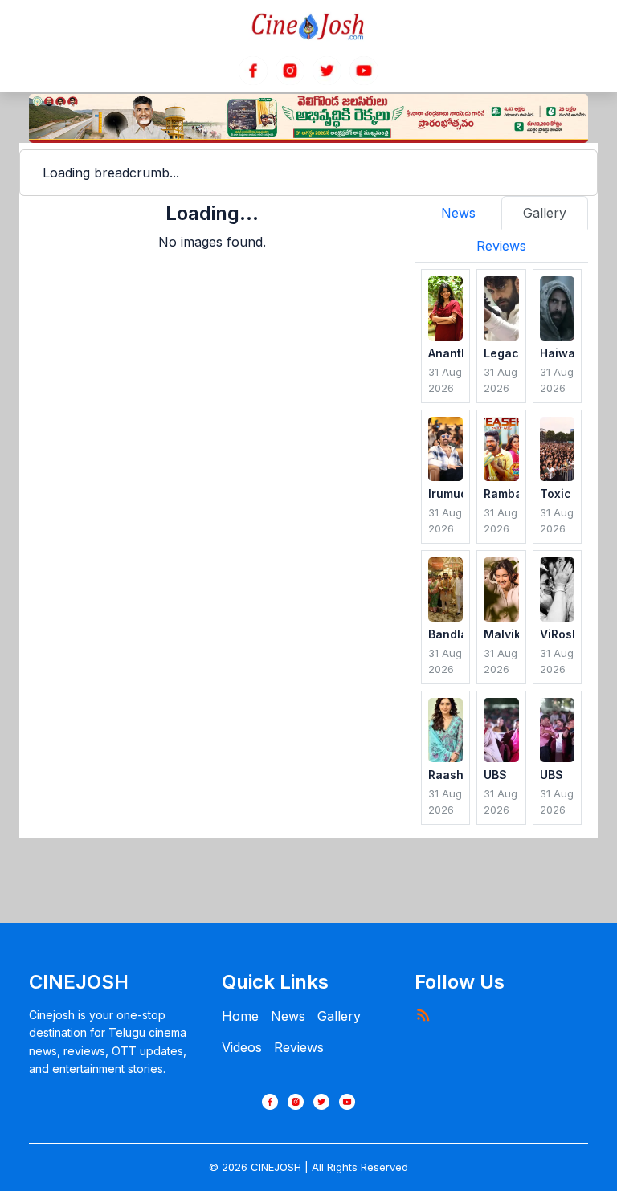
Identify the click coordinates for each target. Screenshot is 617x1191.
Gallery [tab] (544, 213)
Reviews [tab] (501, 246)
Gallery (339, 1016)
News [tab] (458, 213)
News (288, 1016)
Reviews (299, 1047)
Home (240, 1016)
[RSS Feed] (423, 1014)
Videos (242, 1047)
